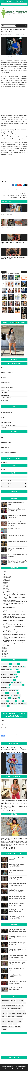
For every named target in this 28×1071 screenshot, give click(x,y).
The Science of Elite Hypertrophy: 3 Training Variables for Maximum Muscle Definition (13, 213)
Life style (22, 34)
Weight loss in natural (8, 372)
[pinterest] (23, 1)
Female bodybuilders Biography (9, 380)
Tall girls (4, 392)
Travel (3, 469)
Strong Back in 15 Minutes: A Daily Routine (13, 624)
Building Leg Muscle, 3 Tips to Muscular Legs (11, 748)
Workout (4, 375)
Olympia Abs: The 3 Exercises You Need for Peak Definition (16, 917)
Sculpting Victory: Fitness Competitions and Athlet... (13, 622)
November (6, 577)
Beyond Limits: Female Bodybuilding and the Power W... (14, 640)
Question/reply (5, 382)
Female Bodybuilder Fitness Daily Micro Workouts (16, 858)
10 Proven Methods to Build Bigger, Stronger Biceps (17, 943)
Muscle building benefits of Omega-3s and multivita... (13, 604)
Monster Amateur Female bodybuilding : (17, 542)
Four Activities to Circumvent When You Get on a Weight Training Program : (17, 562)
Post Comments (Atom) (13, 273)
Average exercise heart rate (9, 616)
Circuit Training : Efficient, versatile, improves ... (14, 594)
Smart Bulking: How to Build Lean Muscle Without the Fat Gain (16, 904)
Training (4, 377)
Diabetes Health (6, 434)
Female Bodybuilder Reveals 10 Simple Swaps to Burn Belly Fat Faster (18, 956)
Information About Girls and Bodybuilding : (15, 976)
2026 (3, 571)
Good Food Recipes (6, 442)
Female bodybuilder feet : (9, 607)
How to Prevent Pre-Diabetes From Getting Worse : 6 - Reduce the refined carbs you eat (17, 523)
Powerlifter (5, 400)
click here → (12, 808)
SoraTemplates (8, 1066)
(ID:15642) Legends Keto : (14, 529)
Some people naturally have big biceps (12, 593)
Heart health (5, 447)
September (6, 580)
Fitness (4, 417)
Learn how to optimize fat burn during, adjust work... (14, 598)
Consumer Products (7, 412)
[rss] (15, 1)
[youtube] (20, 1)
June (4, 585)
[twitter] (5, 1)
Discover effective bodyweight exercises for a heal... (14, 632)
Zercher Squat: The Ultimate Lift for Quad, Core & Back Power (17, 950)
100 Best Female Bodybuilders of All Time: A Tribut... (14, 609)
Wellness (4, 427)
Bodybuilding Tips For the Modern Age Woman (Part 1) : (17, 516)
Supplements (5, 385)
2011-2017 (18, 1066)
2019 (3, 653)
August (5, 582)
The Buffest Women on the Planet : (16, 535)
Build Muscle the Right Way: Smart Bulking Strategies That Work (17, 963)
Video (3, 402)
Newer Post (3, 272)
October (5, 579)
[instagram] (13, 1)
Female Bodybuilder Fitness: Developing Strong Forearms (15, 878)
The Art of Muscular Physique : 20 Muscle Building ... (15, 643)
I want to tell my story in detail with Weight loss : (16, 549)
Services (16, 695)
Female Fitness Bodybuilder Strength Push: (17, 969)
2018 (3, 655)
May (4, 586)
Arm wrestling (5, 395)
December (6, 576)
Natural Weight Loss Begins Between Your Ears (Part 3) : (16, 510)
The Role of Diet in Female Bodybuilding (13, 620)
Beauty (3, 410)
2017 (3, 656)
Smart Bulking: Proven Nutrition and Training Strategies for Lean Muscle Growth (17, 898)
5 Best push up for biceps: (9, 600)
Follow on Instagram (7, 486)
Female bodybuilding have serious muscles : (16, 503)
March (5, 589)
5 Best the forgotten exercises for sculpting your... (15, 601)
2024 (3, 574)
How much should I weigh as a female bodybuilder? (12, 629)
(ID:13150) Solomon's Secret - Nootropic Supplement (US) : (17, 555)
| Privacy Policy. (23, 1066)
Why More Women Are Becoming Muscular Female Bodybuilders (16, 891)
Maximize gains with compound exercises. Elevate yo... (15, 635)
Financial (4, 462)
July (4, 583)
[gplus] (10, 1)
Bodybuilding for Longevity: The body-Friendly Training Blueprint (17, 910)
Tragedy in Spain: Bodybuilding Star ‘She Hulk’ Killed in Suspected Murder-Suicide (13, 258)
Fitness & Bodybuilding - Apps (9, 397)
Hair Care (4, 420)
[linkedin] (9, 810)
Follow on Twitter (6, 477)
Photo (3, 367)
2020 (3, 652)
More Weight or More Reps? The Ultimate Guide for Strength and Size (13, 243)
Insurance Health (6, 422)
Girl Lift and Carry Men (7, 387)
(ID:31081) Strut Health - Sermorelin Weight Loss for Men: (17, 988)
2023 (3, 647)
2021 (3, 650)
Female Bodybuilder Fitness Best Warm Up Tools (16, 871)
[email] (18, 1)
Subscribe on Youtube (7, 483)
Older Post (24, 272)
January (5, 645)
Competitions (5, 390)
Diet (3, 415)
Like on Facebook (6, 480)
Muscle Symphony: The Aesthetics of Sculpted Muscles (14, 618)
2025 (3, 573)
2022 (3, 648)
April (4, 588)
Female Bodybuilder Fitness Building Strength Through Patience (17, 884)
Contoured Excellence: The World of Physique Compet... (14, 638)
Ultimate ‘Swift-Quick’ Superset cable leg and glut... (15, 606)
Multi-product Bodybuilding (9, 425)
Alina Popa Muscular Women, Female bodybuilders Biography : (17, 982)
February (5, 591)
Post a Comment (6, 268)
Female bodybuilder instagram (7, 227)
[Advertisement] (14, 101)
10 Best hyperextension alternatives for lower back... (14, 612)
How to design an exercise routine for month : (14, 596)
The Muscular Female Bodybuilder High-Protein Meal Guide (17, 865)
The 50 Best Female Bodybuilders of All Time (14, 614)
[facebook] (7, 1)
